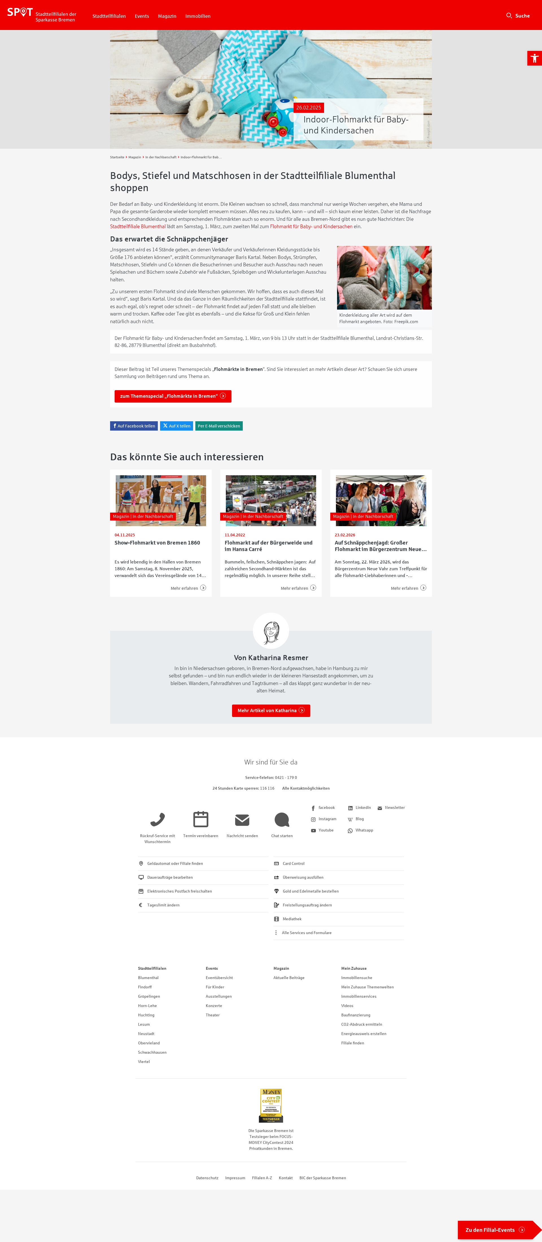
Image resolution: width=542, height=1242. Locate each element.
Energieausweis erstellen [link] (363, 1034)
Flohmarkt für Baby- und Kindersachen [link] (311, 226)
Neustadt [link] (146, 1034)
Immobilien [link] (198, 16)
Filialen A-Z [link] (262, 1178)
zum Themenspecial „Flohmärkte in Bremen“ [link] (169, 396)
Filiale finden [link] (352, 1043)
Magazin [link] (167, 16)
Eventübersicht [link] (219, 978)
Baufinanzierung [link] (355, 1015)
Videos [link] (347, 1006)
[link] (534, 58)
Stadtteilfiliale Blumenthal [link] (138, 226)
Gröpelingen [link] (149, 996)
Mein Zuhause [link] (354, 968)
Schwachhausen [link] (152, 1052)
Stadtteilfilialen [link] (109, 16)
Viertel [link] (144, 1062)
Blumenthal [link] (148, 978)
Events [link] (142, 16)
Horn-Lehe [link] (147, 1006)
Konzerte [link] (214, 1006)
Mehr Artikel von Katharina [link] (267, 710)
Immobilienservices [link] (359, 996)
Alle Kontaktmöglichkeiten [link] (306, 788)
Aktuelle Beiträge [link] (289, 978)
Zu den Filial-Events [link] (490, 1230)
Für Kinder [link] (215, 987)
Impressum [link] (235, 1178)
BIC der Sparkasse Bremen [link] (323, 1178)
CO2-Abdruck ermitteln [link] (361, 1024)
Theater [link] (213, 1015)
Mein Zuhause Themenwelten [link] (367, 987)
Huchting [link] (146, 1015)
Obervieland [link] (149, 1043)
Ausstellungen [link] (219, 996)
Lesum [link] (144, 1024)
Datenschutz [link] (207, 1178)
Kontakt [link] (286, 1178)
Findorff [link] (145, 987)
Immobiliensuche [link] (356, 978)
